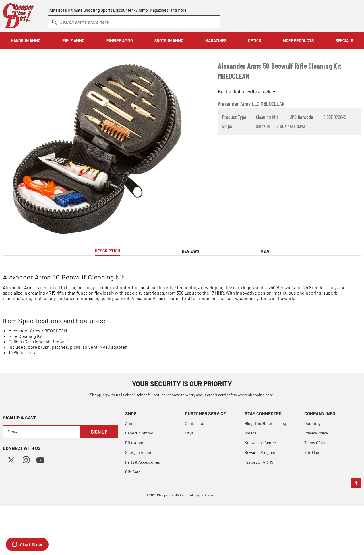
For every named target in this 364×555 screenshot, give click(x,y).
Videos (251, 432)
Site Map (311, 452)
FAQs (189, 432)
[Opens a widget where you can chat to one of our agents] (27, 545)
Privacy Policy (316, 432)
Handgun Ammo (139, 432)
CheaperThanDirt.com (173, 495)
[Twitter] (11, 459)
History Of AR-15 (259, 462)
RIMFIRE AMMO (119, 40)
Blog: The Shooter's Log (265, 423)
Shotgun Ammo (138, 452)
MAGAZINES (215, 40)
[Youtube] (40, 459)
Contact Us (194, 423)
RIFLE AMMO (73, 40)
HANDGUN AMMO (25, 40)
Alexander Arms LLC (238, 103)
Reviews (190, 251)
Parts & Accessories (142, 462)
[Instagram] (26, 459)
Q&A (265, 251)
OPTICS (254, 40)
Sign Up (99, 431)
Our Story (312, 423)
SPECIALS (344, 40)
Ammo (131, 423)
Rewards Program (260, 452)
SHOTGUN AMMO (168, 40)
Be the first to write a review (246, 91)
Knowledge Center (260, 442)
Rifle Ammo (135, 442)
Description (107, 250)
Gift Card (133, 471)
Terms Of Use (315, 442)
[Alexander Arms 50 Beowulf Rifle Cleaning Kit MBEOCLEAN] (96, 146)
